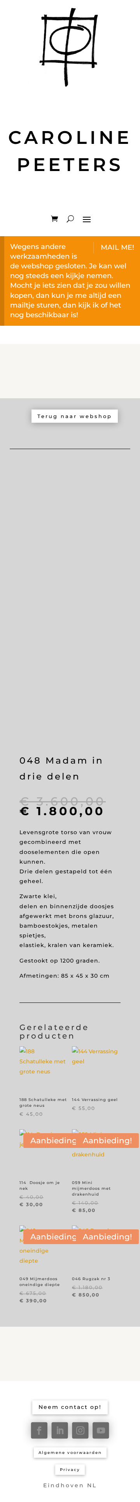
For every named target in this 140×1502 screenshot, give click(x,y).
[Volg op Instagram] (80, 1430)
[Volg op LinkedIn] (59, 1430)
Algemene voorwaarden (70, 1452)
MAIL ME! (117, 247)
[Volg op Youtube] (101, 1430)
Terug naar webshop (74, 416)
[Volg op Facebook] (39, 1430)
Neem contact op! (70, 1406)
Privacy (70, 1469)
